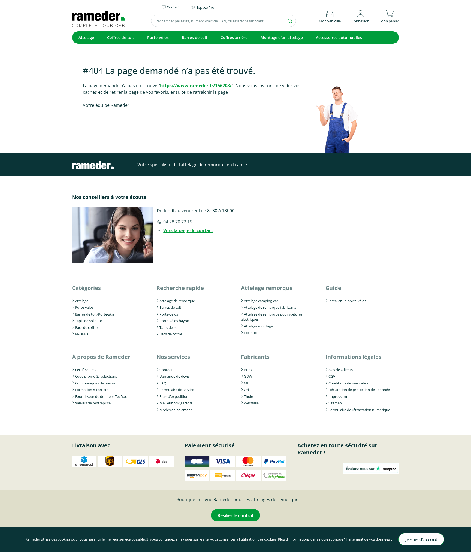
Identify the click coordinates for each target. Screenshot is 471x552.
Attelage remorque (267, 288)
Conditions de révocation (348, 383)
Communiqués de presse (95, 383)
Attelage (86, 37)
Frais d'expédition (173, 396)
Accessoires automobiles (339, 37)
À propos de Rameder (101, 356)
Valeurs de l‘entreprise (93, 403)
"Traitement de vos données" (367, 539)
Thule (248, 396)
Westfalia (251, 403)
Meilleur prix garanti (175, 403)
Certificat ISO (85, 369)
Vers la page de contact (188, 230)
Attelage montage (258, 326)
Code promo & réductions (96, 376)
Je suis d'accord (421, 539)
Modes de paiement (175, 409)
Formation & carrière (91, 389)
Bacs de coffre (86, 327)
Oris (247, 389)
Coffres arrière (234, 37)
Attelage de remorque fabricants (270, 307)
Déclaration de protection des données (359, 389)
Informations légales (353, 356)
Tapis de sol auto (88, 320)
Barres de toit (194, 37)
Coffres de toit (120, 37)
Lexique (250, 332)
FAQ (162, 383)
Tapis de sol (168, 327)
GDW (248, 376)
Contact (165, 369)
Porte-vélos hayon (174, 320)
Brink (248, 369)
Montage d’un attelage (282, 37)
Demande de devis (174, 376)
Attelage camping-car (261, 300)
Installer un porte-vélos (347, 300)
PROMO (81, 334)
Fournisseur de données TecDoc (101, 396)
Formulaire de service (176, 389)
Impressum (337, 396)
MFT (247, 383)
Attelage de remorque (177, 300)
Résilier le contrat (235, 515)
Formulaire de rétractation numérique (359, 409)
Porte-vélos (158, 37)
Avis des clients (340, 369)
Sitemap (335, 403)
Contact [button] (173, 7)
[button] (360, 15)
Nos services (173, 356)
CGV (331, 376)
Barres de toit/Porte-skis (94, 314)
